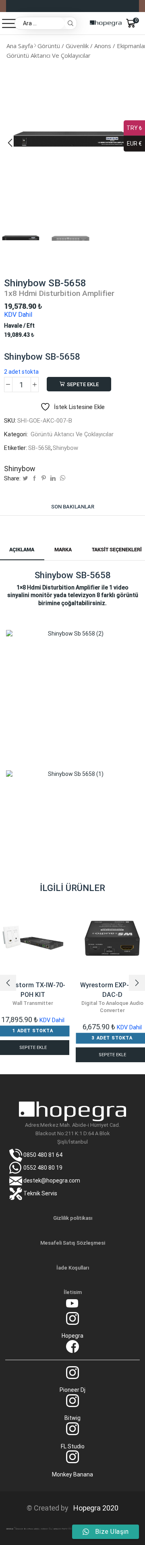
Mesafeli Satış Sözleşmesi (72, 1243)
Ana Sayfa (19, 46)
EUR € (134, 143)
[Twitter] (25, 479)
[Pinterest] (43, 479)
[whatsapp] (62, 479)
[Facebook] (34, 479)
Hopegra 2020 (94, 1508)
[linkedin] (53, 479)
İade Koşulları (72, 1268)
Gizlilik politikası (72, 1218)
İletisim (73, 1292)
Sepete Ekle (83, 384)
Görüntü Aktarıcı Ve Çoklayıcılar (48, 55)
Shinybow (65, 448)
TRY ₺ (134, 128)
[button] (10, 143)
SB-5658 (39, 448)
